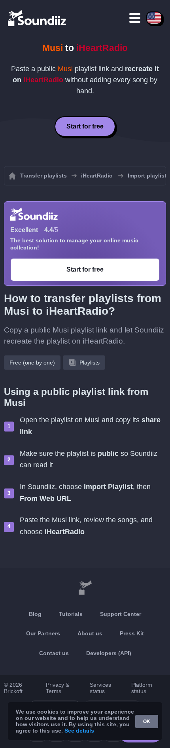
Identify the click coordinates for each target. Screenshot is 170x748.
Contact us (54, 653)
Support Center (120, 614)
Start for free (85, 126)
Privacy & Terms (57, 688)
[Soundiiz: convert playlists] (85, 588)
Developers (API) (108, 653)
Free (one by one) (32, 362)
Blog (35, 614)
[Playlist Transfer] (37, 18)
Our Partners (43, 633)
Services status (100, 688)
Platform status (141, 688)
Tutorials (71, 614)
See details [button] (79, 730)
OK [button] (146, 721)
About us (89, 633)
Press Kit (132, 633)
